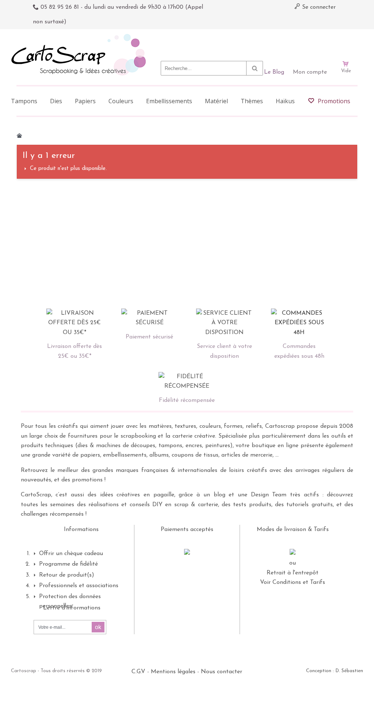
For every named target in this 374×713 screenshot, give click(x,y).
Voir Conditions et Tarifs (292, 582)
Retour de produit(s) (66, 575)
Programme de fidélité (68, 564)
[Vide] (346, 43)
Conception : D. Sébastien (334, 671)
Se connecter (318, 7)
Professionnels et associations (78, 586)
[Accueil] (19, 135)
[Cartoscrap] (80, 36)
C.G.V (138, 672)
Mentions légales (173, 672)
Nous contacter (221, 672)
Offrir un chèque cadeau (71, 554)
